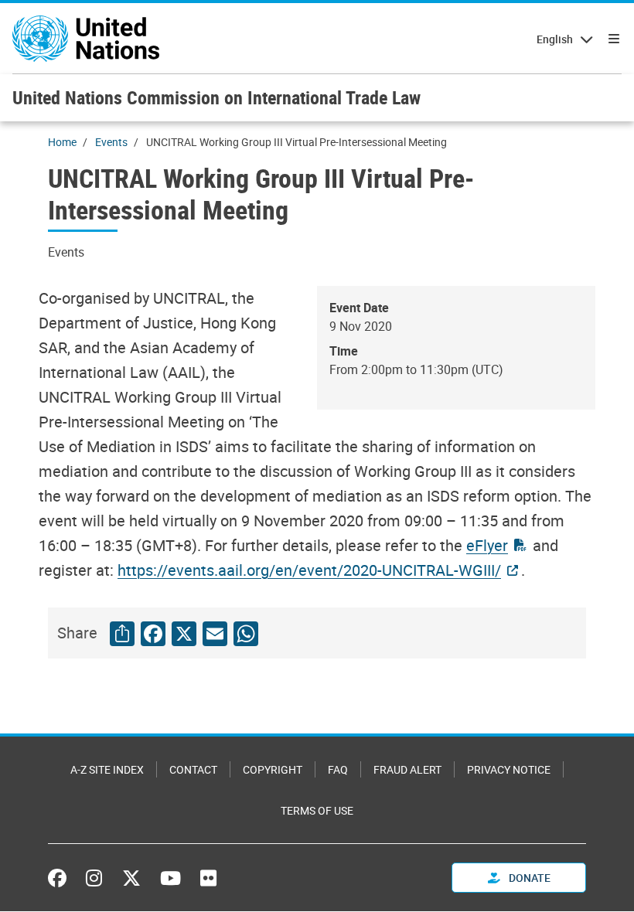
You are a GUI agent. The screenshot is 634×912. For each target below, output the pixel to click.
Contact (193, 769)
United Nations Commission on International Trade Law (216, 97)
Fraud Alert (407, 769)
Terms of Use (317, 810)
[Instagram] (94, 878)
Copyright (272, 769)
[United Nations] (85, 38)
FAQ (338, 769)
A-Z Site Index (107, 769)
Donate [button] (528, 877)
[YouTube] (170, 878)
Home (62, 141)
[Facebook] (61, 878)
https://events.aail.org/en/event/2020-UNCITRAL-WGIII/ (309, 570)
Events (111, 141)
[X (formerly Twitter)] (131, 878)
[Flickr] (208, 878)
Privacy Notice (508, 769)
